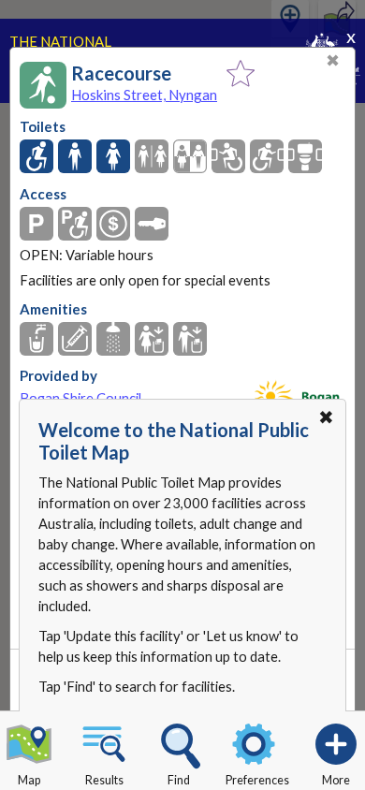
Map (29, 780)
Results (104, 780)
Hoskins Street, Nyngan (144, 94)
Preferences (257, 780)
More (336, 780)
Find (179, 780)
